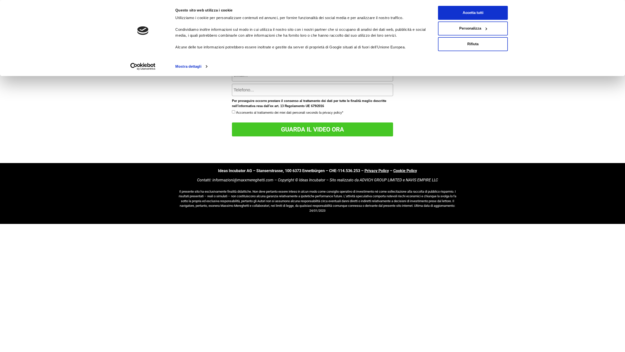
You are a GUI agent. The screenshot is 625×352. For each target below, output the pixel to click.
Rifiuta (473, 44)
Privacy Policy (377, 170)
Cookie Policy (405, 170)
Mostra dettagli (188, 66)
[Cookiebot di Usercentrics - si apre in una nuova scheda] (143, 66)
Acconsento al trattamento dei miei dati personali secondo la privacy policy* (289, 112)
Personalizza (470, 28)
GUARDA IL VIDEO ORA (312, 129)
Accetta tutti (473, 13)
